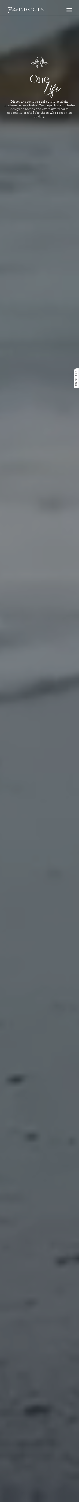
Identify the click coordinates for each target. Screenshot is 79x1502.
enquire (76, 378)
